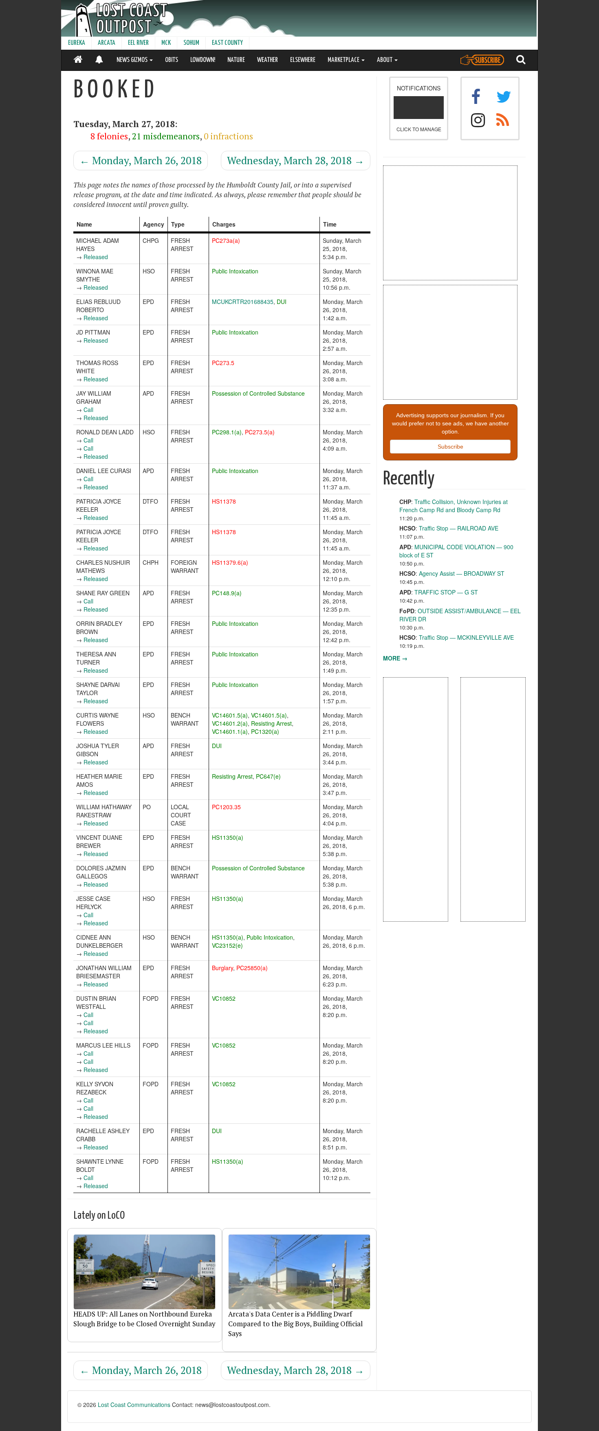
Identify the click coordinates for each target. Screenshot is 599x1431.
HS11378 (224, 501)
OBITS (171, 60)
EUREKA (76, 43)
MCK (166, 43)
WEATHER (267, 60)
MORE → (395, 658)
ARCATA (106, 43)
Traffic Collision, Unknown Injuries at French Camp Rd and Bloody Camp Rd (453, 506)
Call (88, 409)
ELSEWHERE (302, 60)
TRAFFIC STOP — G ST (446, 592)
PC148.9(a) (227, 593)
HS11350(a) (227, 837)
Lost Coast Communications (134, 1404)
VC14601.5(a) (230, 715)
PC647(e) (268, 776)
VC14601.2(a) (230, 723)
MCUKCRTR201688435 (242, 301)
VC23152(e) (227, 945)
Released (96, 257)
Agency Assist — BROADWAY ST (461, 573)
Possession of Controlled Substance (258, 393)
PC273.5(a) (260, 432)
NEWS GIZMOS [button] (133, 60)
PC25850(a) (252, 968)
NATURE (236, 60)
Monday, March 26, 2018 (140, 160)
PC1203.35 (226, 807)
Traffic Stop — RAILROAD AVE (458, 528)
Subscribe (450, 446)
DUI (281, 301)
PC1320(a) (265, 731)
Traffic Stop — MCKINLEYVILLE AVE (466, 637)
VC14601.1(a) (230, 731)
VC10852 (224, 998)
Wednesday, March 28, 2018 (295, 160)
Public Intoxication (235, 271)
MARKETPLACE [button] (344, 60)
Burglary (222, 968)
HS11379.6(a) (230, 562)
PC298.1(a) (227, 432)
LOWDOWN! (202, 60)
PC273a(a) (226, 240)
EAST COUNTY (227, 43)
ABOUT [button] (385, 60)
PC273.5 (223, 363)
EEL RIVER (138, 43)
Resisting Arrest (271, 723)
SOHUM (191, 43)
